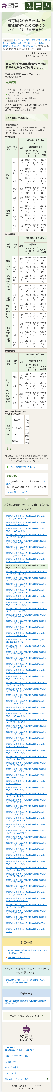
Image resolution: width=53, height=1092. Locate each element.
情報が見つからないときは (24, 1016)
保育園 (13, 43)
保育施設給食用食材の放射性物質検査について (19, 46)
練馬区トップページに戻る (16, 1079)
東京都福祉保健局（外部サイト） (24, 467)
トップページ (18, 40)
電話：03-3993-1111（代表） (17, 1056)
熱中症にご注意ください (19, 957)
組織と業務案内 (12, 1067)
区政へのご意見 (12, 1073)
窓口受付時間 (11, 1062)
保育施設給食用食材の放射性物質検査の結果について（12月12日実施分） (25, 981)
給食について (43, 43)
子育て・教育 (30, 40)
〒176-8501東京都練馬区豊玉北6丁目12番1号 (19, 1048)
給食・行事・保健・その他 (27, 43)
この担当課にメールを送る (18, 492)
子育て (39, 40)
